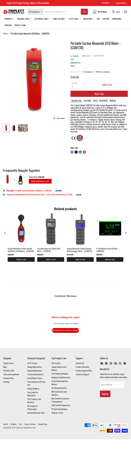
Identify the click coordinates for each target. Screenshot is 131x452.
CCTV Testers (32, 363)
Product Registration (84, 370)
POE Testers (56, 363)
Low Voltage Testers (34, 378)
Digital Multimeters (34, 370)
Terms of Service (30, 424)
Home (5, 33)
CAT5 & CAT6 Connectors (61, 405)
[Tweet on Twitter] (76, 152)
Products (14, 424)
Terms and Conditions (11, 374)
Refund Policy (42, 424)
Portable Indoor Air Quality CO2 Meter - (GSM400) (48, 249)
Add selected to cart (40, 181)
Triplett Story (8, 363)
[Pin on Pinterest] (84, 152)
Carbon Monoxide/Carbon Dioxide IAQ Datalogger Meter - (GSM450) (79, 249)
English (106, 2)
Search (5, 424)
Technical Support (82, 374)
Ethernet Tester (57, 412)
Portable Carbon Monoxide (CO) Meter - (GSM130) (29, 190)
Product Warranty (82, 366)
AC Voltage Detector (59, 387)
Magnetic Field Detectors (61, 377)
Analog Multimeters (34, 366)
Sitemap (6, 381)
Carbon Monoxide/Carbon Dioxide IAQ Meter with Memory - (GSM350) (21, 249)
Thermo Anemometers (35, 374)
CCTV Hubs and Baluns (60, 373)
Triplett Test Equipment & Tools (75, 60)
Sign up (105, 393)
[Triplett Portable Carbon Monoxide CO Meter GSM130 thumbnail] (6, 128)
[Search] (84, 12)
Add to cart (21, 259)
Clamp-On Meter (33, 388)
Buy (20, 424)
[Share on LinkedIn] (80, 152)
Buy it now (99, 93)
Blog (5, 366)
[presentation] (5, 233)
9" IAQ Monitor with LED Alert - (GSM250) (107, 249)
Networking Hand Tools (36, 412)
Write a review (102, 72)
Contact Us (80, 363)
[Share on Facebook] (72, 152)
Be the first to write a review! (65, 330)
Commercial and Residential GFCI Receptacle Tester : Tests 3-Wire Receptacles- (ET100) (39, 194)
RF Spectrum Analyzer (60, 409)
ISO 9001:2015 (8, 370)
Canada (121, 3)
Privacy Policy (8, 378)
